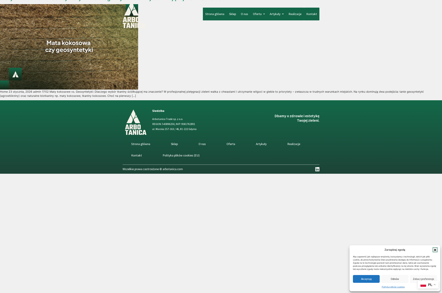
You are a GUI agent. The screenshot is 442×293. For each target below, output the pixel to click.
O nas (244, 14)
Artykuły (275, 14)
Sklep (232, 14)
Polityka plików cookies (393, 287)
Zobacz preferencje (423, 279)
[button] (435, 250)
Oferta (257, 14)
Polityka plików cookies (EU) (181, 155)
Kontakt (311, 14)
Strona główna (214, 14)
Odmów (395, 279)
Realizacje (295, 14)
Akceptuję (366, 279)
